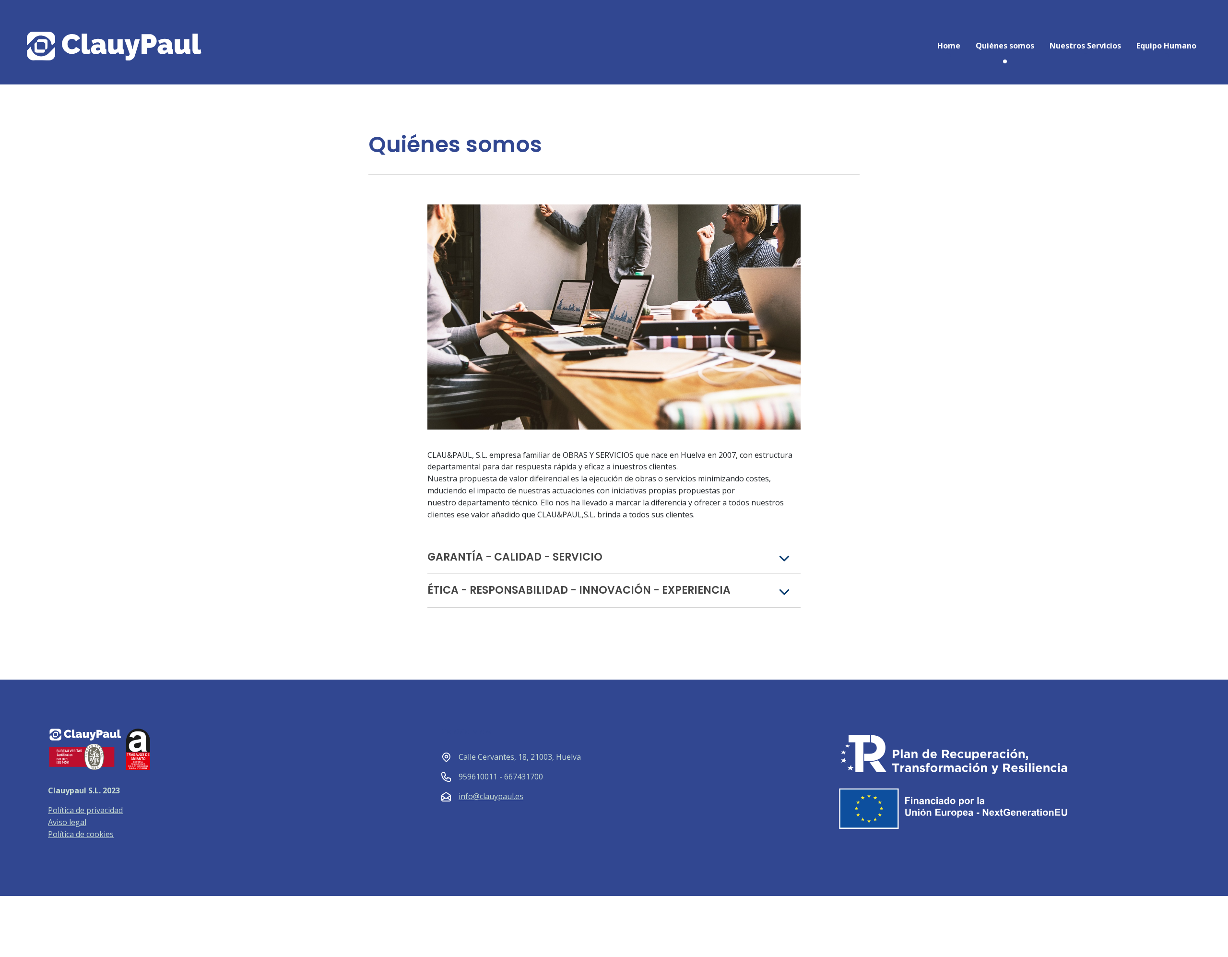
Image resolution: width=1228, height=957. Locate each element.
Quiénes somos (1005, 45)
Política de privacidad (85, 810)
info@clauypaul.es (491, 796)
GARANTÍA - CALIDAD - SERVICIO (514, 557)
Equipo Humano (1166, 45)
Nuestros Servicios (1085, 45)
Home (948, 45)
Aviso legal (67, 822)
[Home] (147, 46)
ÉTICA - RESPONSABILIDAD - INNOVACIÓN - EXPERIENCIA (579, 590)
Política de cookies (81, 834)
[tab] (614, 557)
